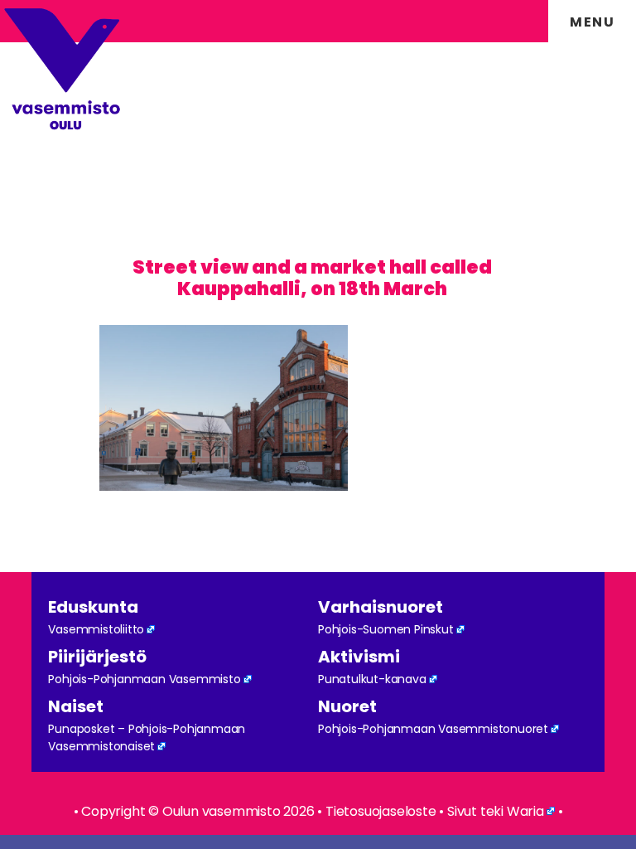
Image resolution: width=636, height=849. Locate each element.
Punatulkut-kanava (372, 679)
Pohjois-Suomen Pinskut (386, 629)
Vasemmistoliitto (96, 629)
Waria (525, 811)
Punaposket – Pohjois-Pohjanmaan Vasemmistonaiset (146, 737)
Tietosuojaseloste (380, 811)
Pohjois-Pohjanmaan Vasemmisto (144, 679)
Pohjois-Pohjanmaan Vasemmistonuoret (433, 728)
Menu (592, 22)
